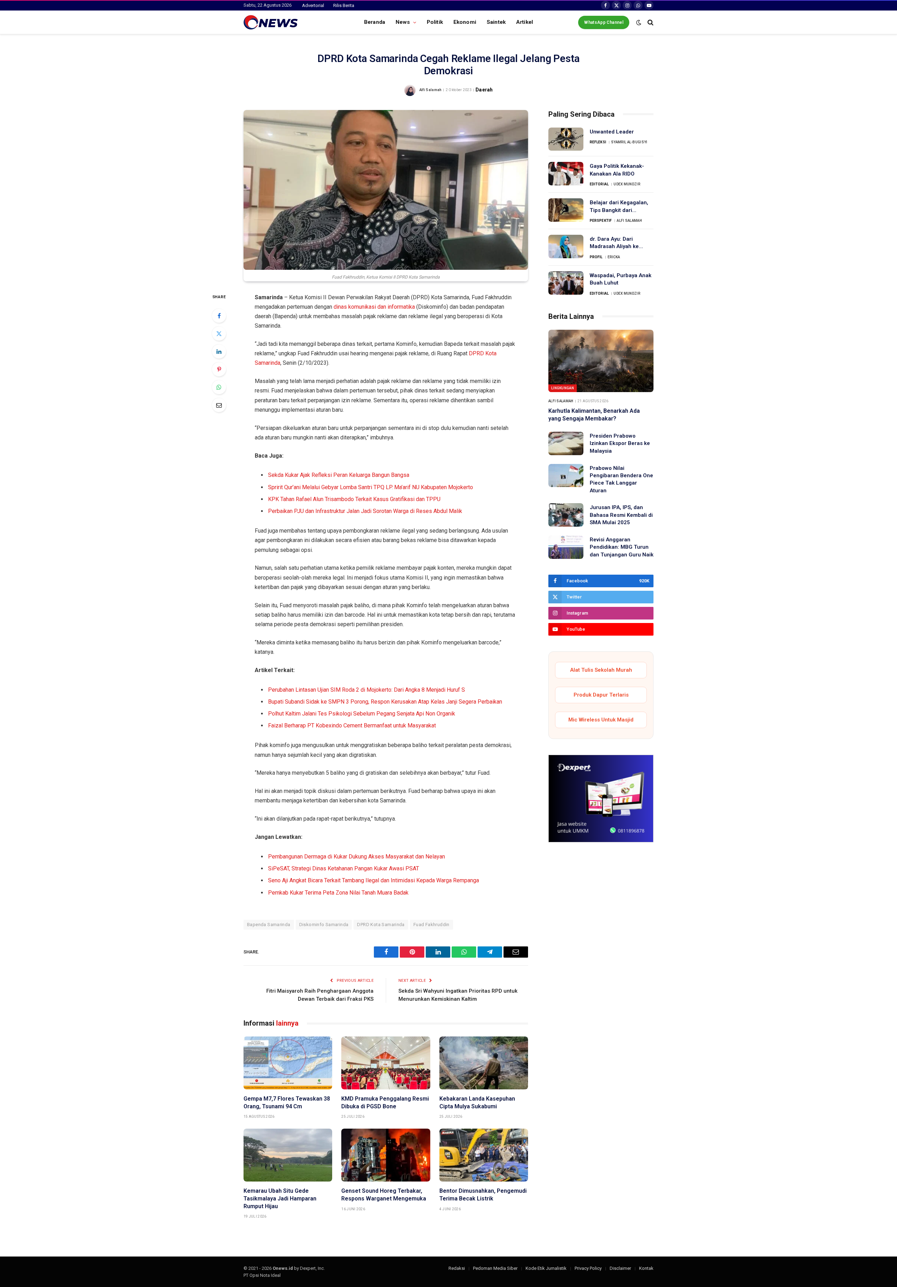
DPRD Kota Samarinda (380, 924)
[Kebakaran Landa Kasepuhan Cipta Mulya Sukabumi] (483, 1062)
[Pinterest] (219, 369)
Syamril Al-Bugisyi (629, 142)
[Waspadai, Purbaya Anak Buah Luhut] (565, 283)
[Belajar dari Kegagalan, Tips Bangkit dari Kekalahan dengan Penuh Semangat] (565, 210)
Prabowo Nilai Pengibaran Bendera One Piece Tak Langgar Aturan (621, 479)
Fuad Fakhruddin (431, 924)
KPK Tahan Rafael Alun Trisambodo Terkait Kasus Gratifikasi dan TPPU (354, 499)
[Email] (219, 405)
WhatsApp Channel (603, 22)
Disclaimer (620, 1268)
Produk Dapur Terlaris (601, 695)
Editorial (599, 184)
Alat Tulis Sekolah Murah (601, 670)
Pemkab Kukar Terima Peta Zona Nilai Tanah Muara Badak (338, 892)
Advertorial (313, 5)
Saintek (496, 22)
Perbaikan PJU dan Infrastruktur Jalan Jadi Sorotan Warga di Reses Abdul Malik (365, 511)
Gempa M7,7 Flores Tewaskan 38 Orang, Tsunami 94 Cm (287, 1102)
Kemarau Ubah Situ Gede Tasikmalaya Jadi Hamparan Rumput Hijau (280, 1198)
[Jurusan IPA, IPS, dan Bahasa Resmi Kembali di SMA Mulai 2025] (565, 515)
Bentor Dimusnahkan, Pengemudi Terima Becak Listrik (483, 1194)
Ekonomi (464, 22)
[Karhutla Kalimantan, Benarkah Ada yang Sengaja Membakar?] (600, 361)
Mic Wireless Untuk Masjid (601, 720)
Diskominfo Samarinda (324, 924)
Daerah (484, 90)
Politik (435, 22)
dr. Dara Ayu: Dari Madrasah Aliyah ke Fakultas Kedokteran (615, 243)
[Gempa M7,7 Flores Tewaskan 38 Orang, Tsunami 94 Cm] (288, 1062)
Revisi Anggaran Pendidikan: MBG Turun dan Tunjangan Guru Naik (621, 547)
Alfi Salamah (430, 90)
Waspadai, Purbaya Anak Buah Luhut (620, 279)
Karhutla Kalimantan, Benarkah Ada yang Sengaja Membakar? (594, 415)
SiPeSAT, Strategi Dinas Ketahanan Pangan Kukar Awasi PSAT (343, 868)
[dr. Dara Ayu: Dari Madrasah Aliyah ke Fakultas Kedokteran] (565, 246)
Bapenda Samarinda (268, 924)
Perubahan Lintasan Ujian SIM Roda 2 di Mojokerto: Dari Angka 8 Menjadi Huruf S (366, 689)
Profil (596, 257)
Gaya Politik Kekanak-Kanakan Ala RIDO (617, 170)
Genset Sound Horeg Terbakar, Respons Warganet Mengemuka (383, 1194)
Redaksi (456, 1268)
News (403, 22)
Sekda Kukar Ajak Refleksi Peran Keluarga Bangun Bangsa (338, 475)
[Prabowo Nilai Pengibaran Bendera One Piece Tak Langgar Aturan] (565, 475)
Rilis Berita (343, 5)
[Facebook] (219, 316)
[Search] (649, 22)
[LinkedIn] (219, 351)
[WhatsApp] (219, 387)
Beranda (374, 22)
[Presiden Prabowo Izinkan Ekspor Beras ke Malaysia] (565, 443)
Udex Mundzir (627, 184)
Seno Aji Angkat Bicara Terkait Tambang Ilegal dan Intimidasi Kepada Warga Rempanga (373, 880)
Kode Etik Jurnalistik (546, 1268)
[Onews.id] (271, 22)
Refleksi (598, 142)
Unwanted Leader (612, 132)
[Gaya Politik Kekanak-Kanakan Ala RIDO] (565, 173)
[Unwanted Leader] (565, 139)
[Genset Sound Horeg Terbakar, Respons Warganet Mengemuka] (385, 1155)
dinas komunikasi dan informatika (374, 306)
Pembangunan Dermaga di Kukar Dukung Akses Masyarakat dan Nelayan (356, 856)
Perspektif (601, 221)
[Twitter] (219, 334)
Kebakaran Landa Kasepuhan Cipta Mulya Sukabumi (477, 1102)
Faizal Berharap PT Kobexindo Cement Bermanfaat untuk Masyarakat (352, 725)
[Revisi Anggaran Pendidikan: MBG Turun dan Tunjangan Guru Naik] (565, 547)
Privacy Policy (588, 1268)
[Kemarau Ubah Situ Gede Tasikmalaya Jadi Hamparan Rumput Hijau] (288, 1155)
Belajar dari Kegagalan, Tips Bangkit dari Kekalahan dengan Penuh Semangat (619, 206)
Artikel (524, 22)
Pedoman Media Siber (495, 1268)
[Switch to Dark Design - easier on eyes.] (639, 22)
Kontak (646, 1268)
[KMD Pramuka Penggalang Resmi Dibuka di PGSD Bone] (385, 1062)
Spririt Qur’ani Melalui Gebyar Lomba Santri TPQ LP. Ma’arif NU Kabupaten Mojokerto (370, 487)
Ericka (614, 257)
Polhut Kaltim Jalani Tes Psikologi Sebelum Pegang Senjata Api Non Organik (361, 713)
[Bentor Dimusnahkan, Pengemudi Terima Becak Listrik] (483, 1155)
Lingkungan (562, 388)
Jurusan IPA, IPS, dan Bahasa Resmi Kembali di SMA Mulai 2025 (621, 515)
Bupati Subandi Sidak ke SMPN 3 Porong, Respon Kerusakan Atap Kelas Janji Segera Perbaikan (385, 701)
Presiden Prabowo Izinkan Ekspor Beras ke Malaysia (620, 443)
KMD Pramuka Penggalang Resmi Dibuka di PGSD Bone (385, 1102)
